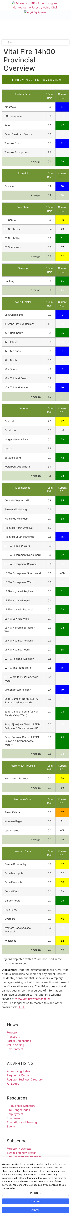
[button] (3, 5)
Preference (35, 1193)
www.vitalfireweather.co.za (32, 998)
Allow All (35, 1210)
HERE (21, 1007)
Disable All (35, 1201)
